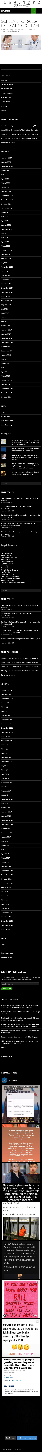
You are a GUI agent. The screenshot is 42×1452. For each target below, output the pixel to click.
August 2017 (6, 305)
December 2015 (7, 389)
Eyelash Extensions (8, 564)
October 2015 (6, 397)
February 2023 (6, 158)
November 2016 (7, 342)
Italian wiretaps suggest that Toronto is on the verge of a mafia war (25, 449)
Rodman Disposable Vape (10, 578)
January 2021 (6, 225)
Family (3, 110)
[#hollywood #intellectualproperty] (21, 1338)
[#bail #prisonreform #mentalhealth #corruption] (21, 1299)
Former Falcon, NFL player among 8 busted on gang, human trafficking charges (19, 524)
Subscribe (7, 989)
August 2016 (6, 355)
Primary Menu (39, 11)
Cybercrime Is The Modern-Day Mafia (24, 126)
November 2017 (7, 292)
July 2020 (4, 233)
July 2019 (4, 263)
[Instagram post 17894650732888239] (21, 1221)
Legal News (5, 76)
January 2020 (6, 254)
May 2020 (4, 238)
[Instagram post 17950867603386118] (21, 1260)
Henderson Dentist (8, 580)
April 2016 (5, 372)
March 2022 (5, 183)
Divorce (4, 106)
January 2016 (6, 384)
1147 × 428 (16, 30)
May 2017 (4, 317)
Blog (3, 71)
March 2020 (5, 246)
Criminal (4, 80)
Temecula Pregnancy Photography (13, 582)
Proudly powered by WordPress (11, 1449)
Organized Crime (7, 84)
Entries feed (5, 416)
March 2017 (5, 326)
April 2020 (5, 242)
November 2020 (7, 229)
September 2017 (7, 300)
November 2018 (7, 267)
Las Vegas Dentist (7, 574)
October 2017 (6, 296)
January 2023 (6, 162)
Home (3, 1047)
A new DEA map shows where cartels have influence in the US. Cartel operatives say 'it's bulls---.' (26, 442)
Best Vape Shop (7, 562)
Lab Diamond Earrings (9, 557)
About (13, 143)
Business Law (6, 97)
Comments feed (7, 421)
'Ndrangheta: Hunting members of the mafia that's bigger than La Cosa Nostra (19, 1042)
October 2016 (6, 347)
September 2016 (7, 351)
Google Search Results (9, 570)
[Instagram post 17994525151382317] (21, 1182)
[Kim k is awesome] (21, 1143)
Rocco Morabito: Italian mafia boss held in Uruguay (19, 1037)
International (6, 102)
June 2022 (5, 170)
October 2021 (6, 204)
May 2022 (4, 175)
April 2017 (5, 321)
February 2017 (6, 330)
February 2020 (6, 250)
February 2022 (6, 187)
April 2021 (5, 221)
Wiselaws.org (6, 559)
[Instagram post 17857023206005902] (21, 1377)
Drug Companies (7, 89)
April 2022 (5, 179)
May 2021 (4, 217)
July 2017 (4, 309)
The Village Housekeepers (11, 576)
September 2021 (7, 208)
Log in (3, 412)
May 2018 (4, 271)
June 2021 (5, 212)
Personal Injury (7, 93)
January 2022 (6, 191)
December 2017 (7, 288)
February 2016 (6, 380)
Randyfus (4, 143)
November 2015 (7, 393)
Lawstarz (5, 10)
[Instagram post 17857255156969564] (21, 1416)
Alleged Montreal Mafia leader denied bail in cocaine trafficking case (25, 473)
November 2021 (7, 200)
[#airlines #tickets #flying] (21, 1104)
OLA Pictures (6, 568)
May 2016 (4, 368)
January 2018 (6, 284)
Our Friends (6, 1056)
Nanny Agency (6, 553)
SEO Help (4, 566)
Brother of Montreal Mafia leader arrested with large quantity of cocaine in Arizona (26, 457)
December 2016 (7, 338)
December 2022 (7, 166)
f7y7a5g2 (4, 138)
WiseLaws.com (6, 555)
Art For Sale (5, 572)
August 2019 (6, 259)
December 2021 (7, 196)
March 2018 (5, 275)
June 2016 (5, 363)
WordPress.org (6, 425)
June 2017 (5, 313)
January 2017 (6, 334)
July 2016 (4, 359)
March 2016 (5, 376)
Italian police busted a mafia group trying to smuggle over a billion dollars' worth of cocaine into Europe (26, 466)
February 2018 (6, 279)
